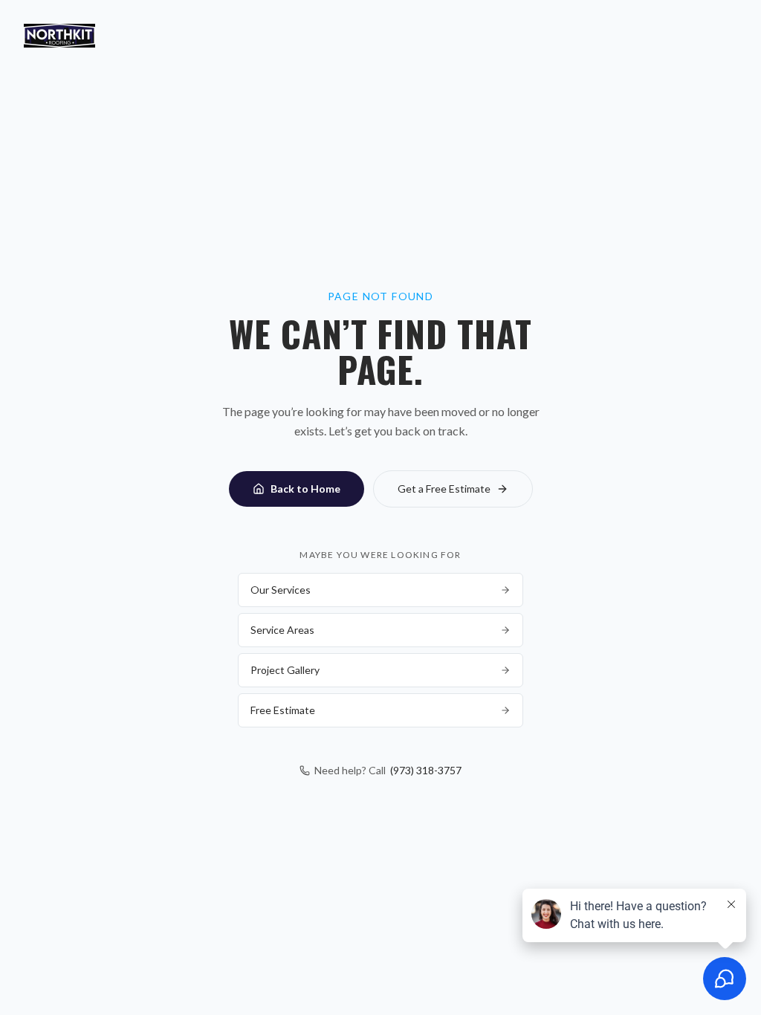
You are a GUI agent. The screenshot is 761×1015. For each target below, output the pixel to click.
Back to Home (305, 488)
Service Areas (282, 629)
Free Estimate (282, 710)
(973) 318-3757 (426, 770)
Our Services (280, 589)
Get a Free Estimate (444, 488)
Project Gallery (285, 670)
